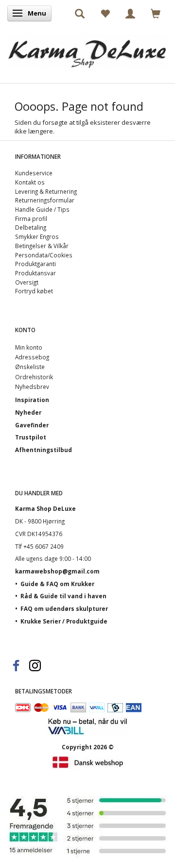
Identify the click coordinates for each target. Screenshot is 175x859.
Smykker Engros (37, 236)
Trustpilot (30, 437)
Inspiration (32, 400)
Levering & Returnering (46, 191)
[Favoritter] (105, 13)
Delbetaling (30, 227)
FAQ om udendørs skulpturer (64, 608)
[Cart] (155, 13)
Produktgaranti (35, 264)
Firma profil (31, 218)
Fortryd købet (34, 291)
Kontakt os (30, 182)
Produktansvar (35, 273)
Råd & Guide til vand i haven (63, 596)
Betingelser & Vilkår (42, 246)
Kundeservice (33, 173)
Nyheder (28, 412)
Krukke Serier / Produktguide (63, 621)
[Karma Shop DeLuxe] (87, 49)
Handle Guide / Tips (42, 209)
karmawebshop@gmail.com (57, 571)
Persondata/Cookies (43, 255)
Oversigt (26, 282)
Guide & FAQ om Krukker (57, 584)
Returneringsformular (44, 200)
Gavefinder (32, 425)
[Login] (130, 13)
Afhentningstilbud (43, 450)
